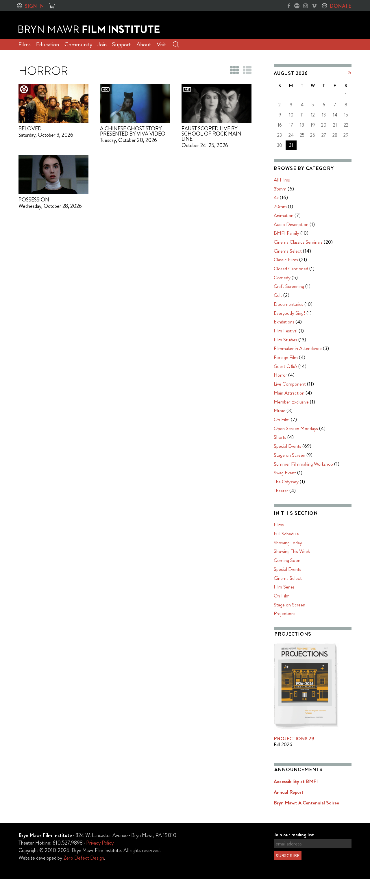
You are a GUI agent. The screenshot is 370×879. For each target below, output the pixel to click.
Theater (281, 490)
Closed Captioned (291, 268)
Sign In (34, 6)
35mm (280, 188)
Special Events (287, 446)
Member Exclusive (291, 401)
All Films (282, 179)
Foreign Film (286, 357)
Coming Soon (287, 560)
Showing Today (288, 542)
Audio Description (291, 224)
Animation (283, 215)
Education (47, 44)
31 (291, 145)
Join (102, 44)
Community (78, 44)
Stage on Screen (289, 454)
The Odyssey (286, 481)
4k (276, 197)
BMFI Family (286, 233)
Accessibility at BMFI (296, 781)
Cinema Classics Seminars (298, 241)
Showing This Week (292, 551)
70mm (280, 206)
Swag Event (285, 472)
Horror (280, 374)
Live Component (290, 383)
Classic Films (286, 259)
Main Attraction (289, 392)
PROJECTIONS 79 (294, 738)
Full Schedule (286, 533)
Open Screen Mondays (296, 428)
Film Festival (285, 330)
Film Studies (285, 339)
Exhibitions (284, 321)
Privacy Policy (100, 843)
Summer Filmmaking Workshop (303, 463)
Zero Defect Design (83, 858)
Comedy (282, 277)
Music (279, 410)
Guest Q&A (285, 366)
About (143, 44)
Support (121, 44)
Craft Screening (289, 286)
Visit (161, 44)
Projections (284, 613)
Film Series (284, 586)
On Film (282, 419)
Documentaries (288, 304)
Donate (341, 6)
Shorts (280, 437)
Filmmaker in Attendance (298, 348)
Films (24, 44)
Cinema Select (288, 250)
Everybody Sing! (289, 313)
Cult (278, 295)
